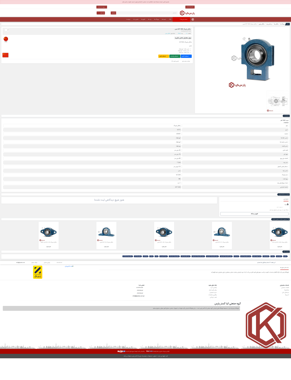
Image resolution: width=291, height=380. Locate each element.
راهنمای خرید (213, 288)
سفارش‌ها (286, 290)
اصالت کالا (236, 256)
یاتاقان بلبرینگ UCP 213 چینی (164, 242)
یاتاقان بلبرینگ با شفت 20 (174, 256)
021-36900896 (190, 7)
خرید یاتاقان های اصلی (185, 256)
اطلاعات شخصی (285, 288)
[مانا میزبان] (121, 351)
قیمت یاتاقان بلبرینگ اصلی (245, 256)
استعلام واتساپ (174, 56)
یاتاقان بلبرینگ (265, 256)
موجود (287, 120)
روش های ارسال (213, 290)
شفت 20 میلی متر (163, 256)
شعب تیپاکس (213, 297)
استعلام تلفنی (162, 56)
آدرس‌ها (287, 295)
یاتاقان (285, 256)
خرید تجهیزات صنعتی (256, 256)
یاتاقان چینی (167, 33)
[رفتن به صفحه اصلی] (193, 19)
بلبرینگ (272, 256)
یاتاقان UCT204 (137, 256)
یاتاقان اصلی (279, 256)
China (179, 33)
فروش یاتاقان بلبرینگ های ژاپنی (212, 256)
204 (156, 256)
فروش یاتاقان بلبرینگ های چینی (226, 256)
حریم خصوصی (213, 292)
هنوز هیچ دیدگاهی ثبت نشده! (109, 200)
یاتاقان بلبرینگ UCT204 (127, 256)
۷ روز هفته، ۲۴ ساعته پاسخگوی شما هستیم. (266, 262)
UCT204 (145, 256)
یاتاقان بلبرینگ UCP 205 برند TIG (48, 242)
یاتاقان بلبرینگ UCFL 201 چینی (222, 242)
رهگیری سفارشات (212, 295)
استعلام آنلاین (185, 56)
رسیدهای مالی (285, 292)
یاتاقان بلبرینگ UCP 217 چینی (279, 242)
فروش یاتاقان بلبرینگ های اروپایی (198, 256)
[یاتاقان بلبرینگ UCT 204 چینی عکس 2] (277, 101)
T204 (151, 256)
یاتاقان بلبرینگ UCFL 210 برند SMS (106, 242)
